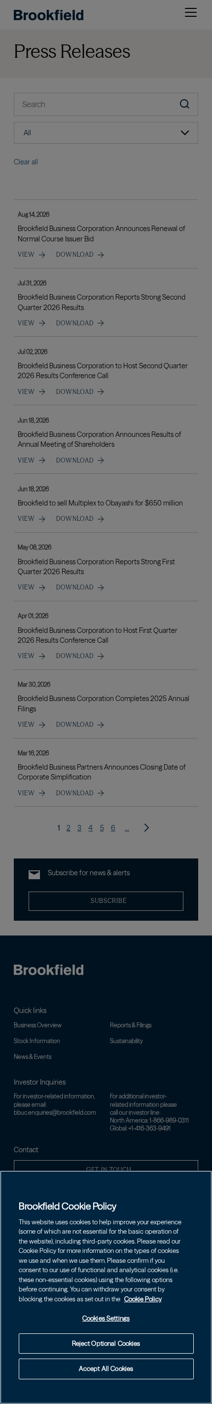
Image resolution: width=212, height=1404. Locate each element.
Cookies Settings (106, 1318)
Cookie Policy (143, 1299)
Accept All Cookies (106, 1368)
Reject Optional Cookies (106, 1343)
